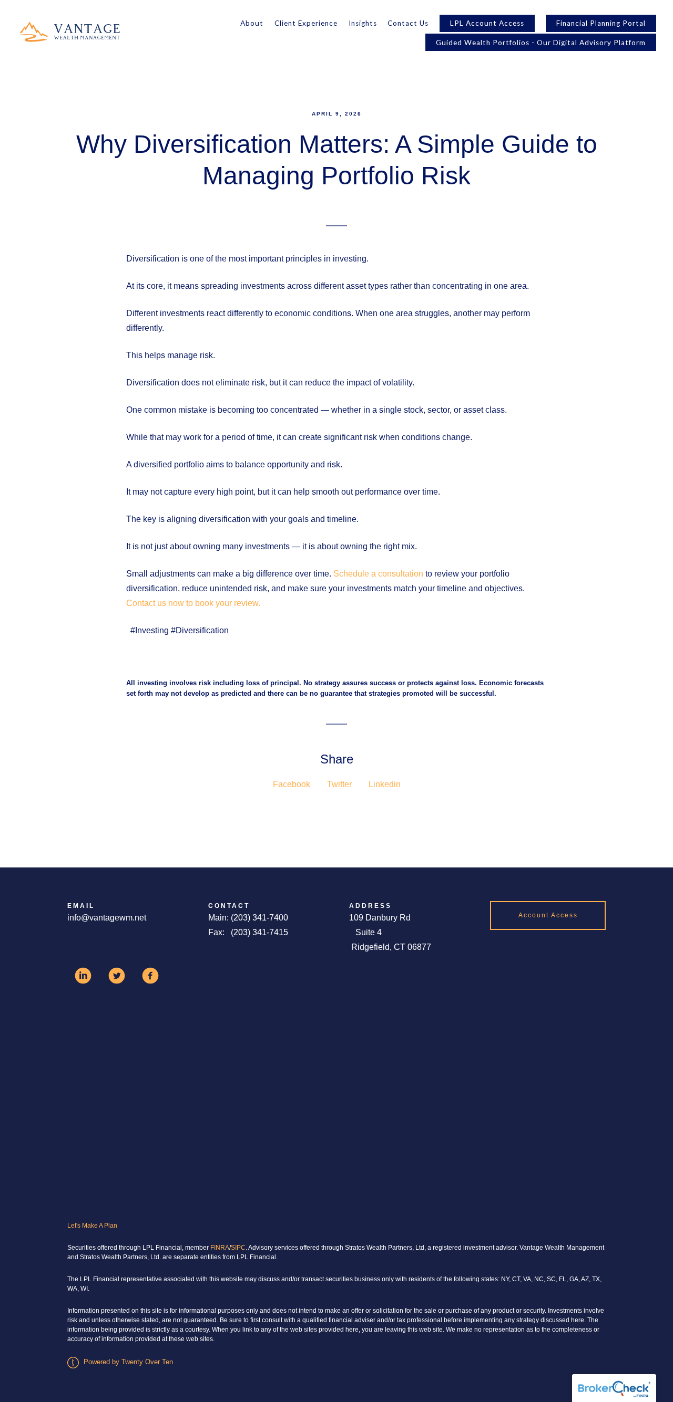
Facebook (291, 784)
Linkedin (385, 784)
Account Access (548, 915)
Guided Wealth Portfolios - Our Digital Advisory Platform (541, 42)
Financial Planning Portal (601, 23)
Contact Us (408, 23)
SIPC (238, 1247)
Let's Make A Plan (92, 1225)
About (251, 23)
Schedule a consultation (378, 573)
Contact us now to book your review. (193, 603)
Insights (363, 23)
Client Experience (306, 23)
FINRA (219, 1247)
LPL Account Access (487, 23)
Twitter (339, 784)
